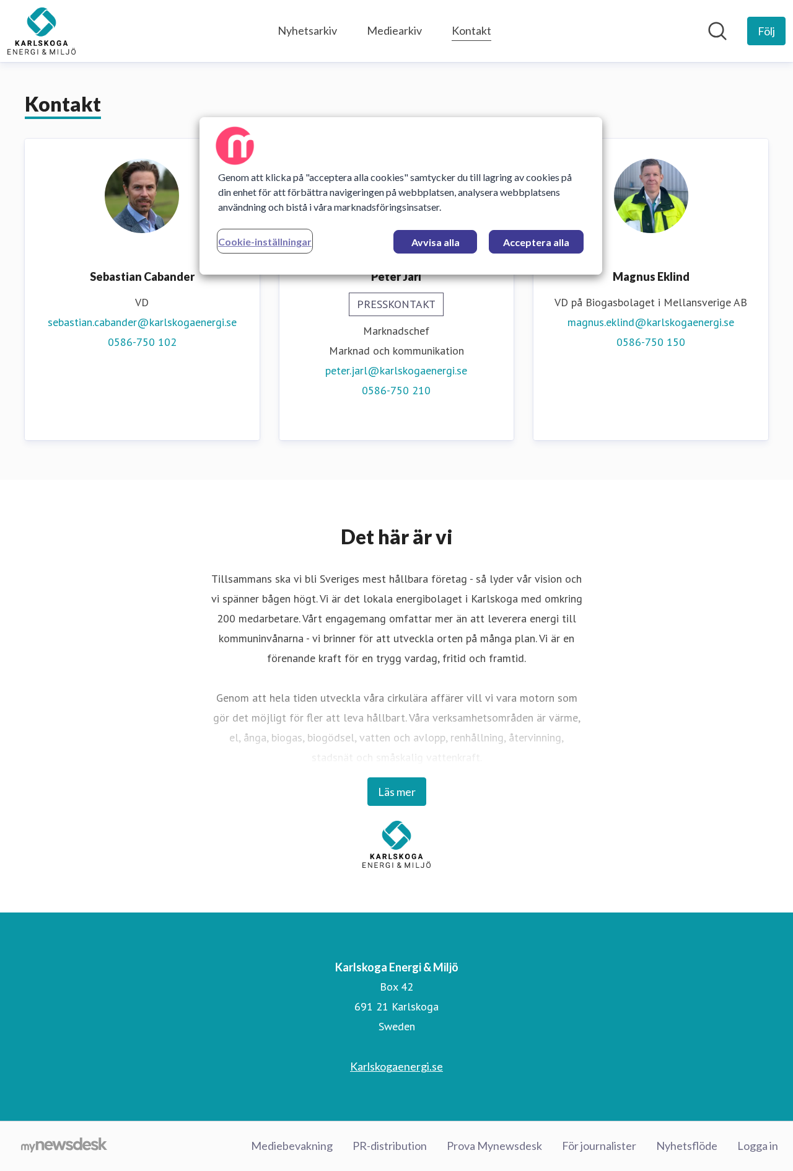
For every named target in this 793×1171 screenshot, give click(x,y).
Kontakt (471, 30)
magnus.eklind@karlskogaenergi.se (650, 322)
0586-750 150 (650, 342)
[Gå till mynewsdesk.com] (64, 1146)
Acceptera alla (536, 242)
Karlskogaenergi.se (396, 1066)
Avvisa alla (435, 242)
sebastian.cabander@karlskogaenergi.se (142, 322)
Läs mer (397, 791)
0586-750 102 (142, 342)
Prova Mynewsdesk (494, 1145)
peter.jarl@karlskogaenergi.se (396, 370)
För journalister (599, 1145)
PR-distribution (390, 1145)
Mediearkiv (394, 30)
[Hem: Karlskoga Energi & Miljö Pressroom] (41, 31)
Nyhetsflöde (686, 1145)
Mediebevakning (292, 1145)
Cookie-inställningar (265, 241)
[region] (400, 196)
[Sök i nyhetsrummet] (717, 31)
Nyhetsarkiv (307, 30)
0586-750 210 (396, 390)
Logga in (757, 1145)
